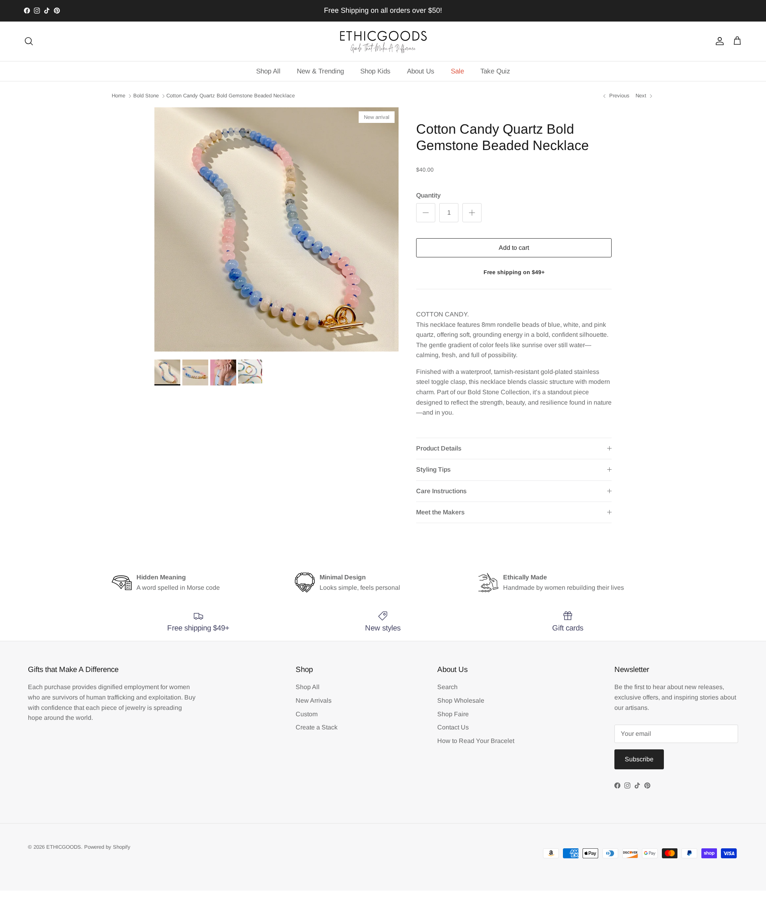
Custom (307, 714)
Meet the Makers (440, 512)
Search (447, 687)
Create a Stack (317, 727)
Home (118, 96)
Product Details (439, 448)
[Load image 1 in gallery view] (276, 229)
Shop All (268, 71)
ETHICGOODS (63, 847)
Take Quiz (495, 71)
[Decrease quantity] (425, 212)
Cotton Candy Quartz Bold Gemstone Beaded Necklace (230, 96)
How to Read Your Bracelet (475, 740)
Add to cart (514, 247)
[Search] (29, 41)
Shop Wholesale (460, 700)
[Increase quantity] (472, 212)
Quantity (428, 195)
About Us (420, 71)
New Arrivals (314, 700)
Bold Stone (146, 96)
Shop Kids (375, 71)
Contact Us (453, 727)
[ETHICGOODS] (383, 41)
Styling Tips (433, 469)
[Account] (718, 41)
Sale (457, 71)
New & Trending (320, 71)
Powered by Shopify (107, 847)
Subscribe (639, 759)
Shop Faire (453, 714)
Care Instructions (441, 491)
